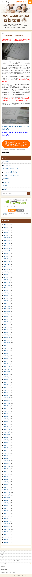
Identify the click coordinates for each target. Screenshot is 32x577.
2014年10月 (7, 466)
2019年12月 (7, 306)
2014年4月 (7, 482)
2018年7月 (7, 350)
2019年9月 (7, 314)
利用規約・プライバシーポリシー (9, 572)
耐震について (7, 182)
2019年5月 (7, 324)
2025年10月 (7, 243)
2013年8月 (7, 503)
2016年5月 (7, 416)
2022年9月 (7, 272)
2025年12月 (7, 238)
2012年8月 (7, 534)
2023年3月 (7, 266)
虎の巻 (5, 185)
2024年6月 (7, 256)
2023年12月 (7, 261)
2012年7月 (7, 537)
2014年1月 (7, 489)
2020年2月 (7, 301)
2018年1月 (7, 364)
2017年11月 (7, 369)
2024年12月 (7, 248)
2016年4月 (7, 419)
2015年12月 (7, 429)
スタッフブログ (4, 558)
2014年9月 (7, 468)
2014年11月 (7, 463)
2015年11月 (7, 432)
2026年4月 (7, 230)
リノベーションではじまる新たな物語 (10, 561)
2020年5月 (7, 293)
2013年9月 (7, 500)
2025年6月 (7, 245)
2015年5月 (7, 447)
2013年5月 (7, 510)
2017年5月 (7, 385)
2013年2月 (7, 518)
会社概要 (3, 552)
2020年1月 (7, 303)
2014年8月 (7, 471)
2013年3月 (7, 516)
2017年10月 (7, 371)
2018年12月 (7, 337)
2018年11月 (7, 340)
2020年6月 (7, 290)
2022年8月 (7, 274)
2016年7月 (7, 411)
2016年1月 (7, 427)
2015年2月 (7, 455)
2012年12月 (7, 524)
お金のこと (6, 161)
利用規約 (5, 213)
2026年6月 (7, 224)
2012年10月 (7, 529)
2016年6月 (7, 413)
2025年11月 (7, 240)
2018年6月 (7, 353)
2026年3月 (7, 232)
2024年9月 (7, 253)
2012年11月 (7, 526)
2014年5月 (7, 479)
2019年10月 (7, 311)
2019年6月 (7, 322)
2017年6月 (7, 382)
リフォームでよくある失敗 (10, 168)
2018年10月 (7, 343)
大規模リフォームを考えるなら (12, 175)
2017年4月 (7, 387)
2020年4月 (7, 295)
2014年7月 (7, 474)
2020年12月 (7, 285)
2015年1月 (7, 458)
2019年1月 (7, 335)
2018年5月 (7, 356)
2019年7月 (7, 319)
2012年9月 (7, 531)
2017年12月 (7, 366)
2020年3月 (7, 298)
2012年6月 (7, 539)
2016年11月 (7, 400)
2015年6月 (7, 445)
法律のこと (6, 179)
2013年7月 (7, 505)
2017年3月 (7, 390)
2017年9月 (7, 374)
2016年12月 (7, 398)
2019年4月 (7, 327)
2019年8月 (7, 316)
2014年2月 (7, 487)
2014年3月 (7, 484)
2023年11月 (7, 264)
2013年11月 (7, 495)
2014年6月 (7, 476)
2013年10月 (7, 497)
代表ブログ (3, 555)
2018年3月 (7, 361)
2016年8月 (7, 408)
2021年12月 (7, 282)
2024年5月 (7, 259)
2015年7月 (7, 442)
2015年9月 (7, 437)
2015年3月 (7, 453)
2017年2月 (7, 392)
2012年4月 (7, 542)
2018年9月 (7, 345)
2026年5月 (7, 227)
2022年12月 (7, 269)
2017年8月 (7, 377)
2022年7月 (7, 277)
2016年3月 (7, 421)
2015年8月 (7, 440)
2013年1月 (7, 521)
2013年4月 (7, 513)
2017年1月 (7, 395)
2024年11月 (7, 251)
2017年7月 (7, 379)
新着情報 (3, 566)
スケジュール (7, 165)
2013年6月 (7, 508)
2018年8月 (7, 348)
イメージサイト (4, 563)
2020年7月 (7, 287)
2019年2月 (7, 332)
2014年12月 (7, 461)
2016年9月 (7, 406)
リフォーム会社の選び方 (10, 172)
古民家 (5, 189)
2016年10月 (7, 403)
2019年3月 (7, 329)
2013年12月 (7, 492)
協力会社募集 (4, 569)
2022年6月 (7, 280)
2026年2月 (7, 235)
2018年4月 (7, 358)
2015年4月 (7, 450)
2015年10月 (7, 434)
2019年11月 (7, 308)
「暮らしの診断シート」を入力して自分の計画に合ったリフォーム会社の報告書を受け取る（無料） (16, 144)
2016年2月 (7, 424)
